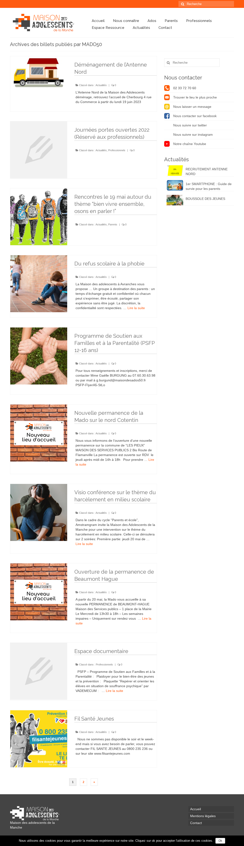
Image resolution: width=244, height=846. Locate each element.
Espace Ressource (108, 28)
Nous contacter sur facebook (195, 116)
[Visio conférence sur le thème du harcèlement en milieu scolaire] (38, 512)
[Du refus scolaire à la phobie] (38, 283)
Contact (165, 28)
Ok (220, 840)
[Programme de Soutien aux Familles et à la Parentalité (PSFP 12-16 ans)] (38, 355)
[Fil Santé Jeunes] (38, 738)
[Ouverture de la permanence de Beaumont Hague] (38, 591)
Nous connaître (126, 21)
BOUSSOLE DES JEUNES (205, 199)
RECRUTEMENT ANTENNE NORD (207, 171)
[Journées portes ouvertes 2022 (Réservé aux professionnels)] (38, 149)
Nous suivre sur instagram (193, 134)
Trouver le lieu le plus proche (195, 97)
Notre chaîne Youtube (189, 144)
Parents (171, 21)
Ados (151, 21)
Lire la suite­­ (136, 308)
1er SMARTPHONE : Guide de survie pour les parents (209, 186)
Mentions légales (203, 816)
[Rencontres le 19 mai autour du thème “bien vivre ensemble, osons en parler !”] (38, 216)
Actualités (141, 28)
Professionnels (199, 21)
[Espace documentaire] (38, 671)
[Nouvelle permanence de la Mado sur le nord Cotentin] (38, 433)
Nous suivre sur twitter (190, 125)
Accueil (98, 21)
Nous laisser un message (192, 107)
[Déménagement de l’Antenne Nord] (38, 72)
